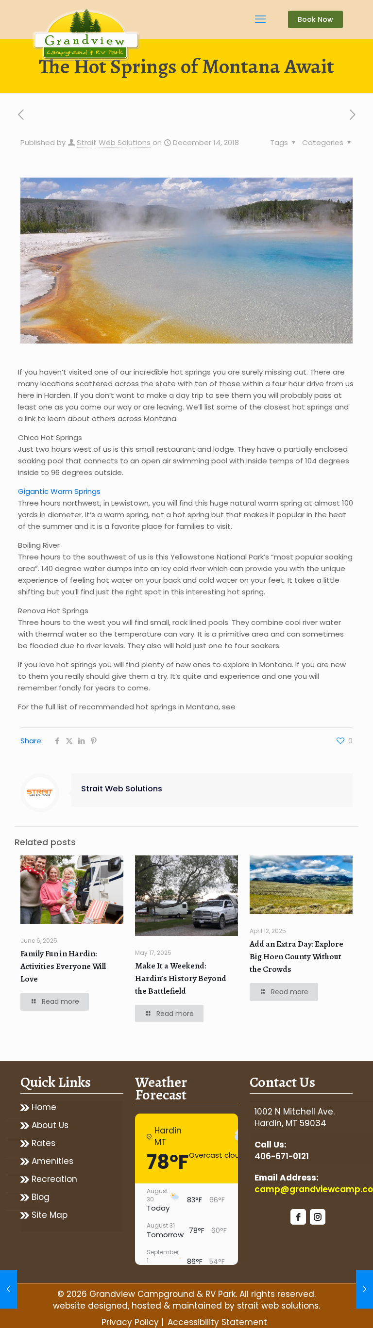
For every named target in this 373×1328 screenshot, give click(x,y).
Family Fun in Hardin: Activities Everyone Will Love (63, 966)
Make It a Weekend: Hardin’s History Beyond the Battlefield (180, 978)
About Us (50, 1125)
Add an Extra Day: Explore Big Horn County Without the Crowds (296, 956)
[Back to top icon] (326, 1308)
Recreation (54, 1179)
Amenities (52, 1161)
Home (44, 1107)
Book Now (315, 19)
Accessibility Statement (217, 1322)
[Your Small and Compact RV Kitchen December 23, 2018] (364, 1289)
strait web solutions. (278, 1306)
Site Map (50, 1215)
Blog (41, 1197)
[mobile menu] (260, 19)
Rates (43, 1143)
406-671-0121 (281, 1156)
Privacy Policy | (133, 1322)
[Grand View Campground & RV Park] (87, 36)
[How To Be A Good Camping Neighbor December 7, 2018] (8, 1289)
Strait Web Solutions (114, 142)
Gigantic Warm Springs (59, 491)
